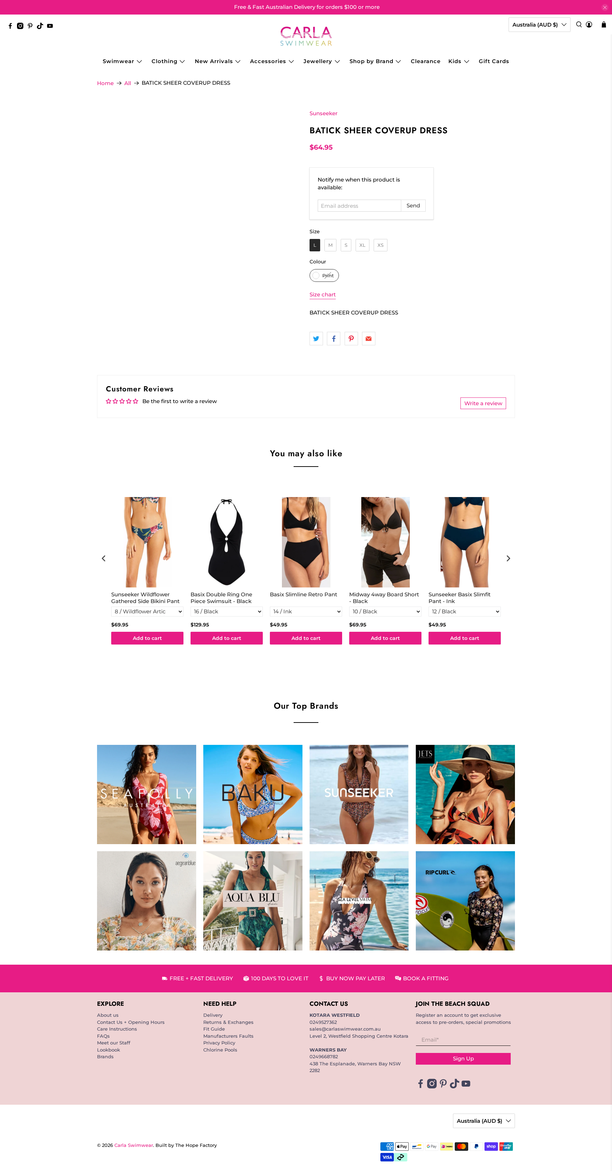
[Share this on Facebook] (333, 338)
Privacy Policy (219, 1042)
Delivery (212, 1015)
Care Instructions (117, 1029)
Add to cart (147, 638)
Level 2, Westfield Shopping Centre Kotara (359, 1036)
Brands (105, 1056)
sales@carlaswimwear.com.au (345, 1029)
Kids (454, 61)
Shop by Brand (371, 61)
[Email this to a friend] (368, 338)
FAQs (103, 1036)
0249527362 (323, 1022)
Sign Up (463, 1058)
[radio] (315, 245)
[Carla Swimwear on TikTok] (42, 27)
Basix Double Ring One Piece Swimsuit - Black (221, 598)
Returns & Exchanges (228, 1022)
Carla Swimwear (133, 1145)
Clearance (426, 61)
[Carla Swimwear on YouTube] (52, 27)
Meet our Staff (113, 1042)
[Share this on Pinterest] (351, 338)
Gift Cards (494, 61)
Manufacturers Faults (228, 1036)
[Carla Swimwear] (306, 36)
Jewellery (318, 61)
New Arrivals (214, 61)
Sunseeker (324, 113)
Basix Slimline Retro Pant (303, 594)
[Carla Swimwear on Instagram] (22, 27)
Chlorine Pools (220, 1050)
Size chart (323, 294)
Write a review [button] (483, 403)
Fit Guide (214, 1029)
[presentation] (104, 558)
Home (105, 83)
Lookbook (108, 1050)
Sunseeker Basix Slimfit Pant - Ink (460, 598)
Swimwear (118, 61)
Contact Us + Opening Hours (131, 1022)
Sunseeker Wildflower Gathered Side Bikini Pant (145, 598)
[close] (604, 7)
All (127, 83)
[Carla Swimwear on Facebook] (12, 27)
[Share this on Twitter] (316, 338)
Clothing (164, 61)
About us (108, 1015)
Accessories (268, 61)
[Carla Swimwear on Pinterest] (32, 27)
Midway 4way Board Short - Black (384, 598)
